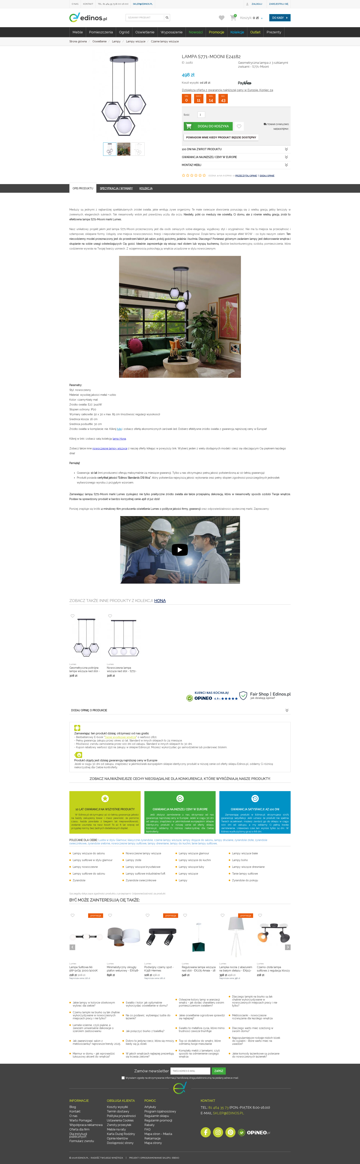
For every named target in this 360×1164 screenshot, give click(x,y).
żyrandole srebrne (99, 843)
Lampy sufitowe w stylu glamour (92, 860)
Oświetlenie (144, 32)
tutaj (119, 428)
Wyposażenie (172, 32)
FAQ (147, 1129)
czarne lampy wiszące (168, 840)
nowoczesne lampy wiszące (109, 448)
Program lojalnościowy (160, 1111)
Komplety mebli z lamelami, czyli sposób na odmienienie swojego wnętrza (199, 1053)
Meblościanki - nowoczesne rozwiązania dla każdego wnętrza (252, 1017)
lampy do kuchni (180, 843)
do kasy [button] (278, 17)
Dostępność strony (120, 1143)
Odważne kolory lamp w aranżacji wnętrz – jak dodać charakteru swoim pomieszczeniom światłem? (201, 1002)
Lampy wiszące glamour (194, 853)
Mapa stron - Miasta (158, 1134)
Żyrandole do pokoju (245, 880)
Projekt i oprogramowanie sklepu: (154, 1158)
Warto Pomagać (80, 1120)
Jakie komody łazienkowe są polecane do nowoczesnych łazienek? (255, 1055)
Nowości (196, 32)
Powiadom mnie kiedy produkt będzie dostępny (221, 137)
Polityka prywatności (121, 1116)
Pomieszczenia (101, 32)
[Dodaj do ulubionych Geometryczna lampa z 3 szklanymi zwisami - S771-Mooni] (239, 126)
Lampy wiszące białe (245, 853)
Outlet (255, 32)
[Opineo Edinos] (254, 1133)
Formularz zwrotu (81, 1141)
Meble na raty (116, 1129)
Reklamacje (152, 1138)
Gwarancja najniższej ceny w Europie (209, 157)
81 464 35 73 (218, 1107)
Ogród (124, 32)
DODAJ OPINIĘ (267, 175)
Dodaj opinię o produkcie (89, 710)
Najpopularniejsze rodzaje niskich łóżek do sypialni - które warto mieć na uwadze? (256, 1040)
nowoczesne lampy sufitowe (128, 843)
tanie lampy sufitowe (204, 843)
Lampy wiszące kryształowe (143, 866)
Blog (72, 1107)
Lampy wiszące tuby (191, 866)
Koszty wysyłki (117, 1107)
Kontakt (88, 4)
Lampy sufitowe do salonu (89, 873)
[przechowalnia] (224, 18)
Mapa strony (153, 1143)
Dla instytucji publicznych (78, 1135)
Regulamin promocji (158, 1120)
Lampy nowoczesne (85, 866)
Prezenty (274, 32)
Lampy (183, 880)
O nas (75, 4)
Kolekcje (237, 32)
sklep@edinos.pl (143, 4)
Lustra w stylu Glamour (112, 840)
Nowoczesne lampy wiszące (143, 853)
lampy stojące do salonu (198, 840)
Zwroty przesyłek (119, 1125)
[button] (167, 17)
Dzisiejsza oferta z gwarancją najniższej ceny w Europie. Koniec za (227, 90)
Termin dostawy (118, 1111)
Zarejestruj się (278, 4)
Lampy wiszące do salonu (89, 853)
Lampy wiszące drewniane (248, 866)
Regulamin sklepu (156, 1116)
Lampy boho (240, 860)
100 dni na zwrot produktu (202, 149)
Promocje (216, 32)
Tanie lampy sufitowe (245, 873)
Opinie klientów (117, 1138)
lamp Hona (119, 438)
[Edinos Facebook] (206, 1133)
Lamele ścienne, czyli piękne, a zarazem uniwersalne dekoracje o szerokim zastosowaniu (93, 1028)
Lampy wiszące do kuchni (195, 860)
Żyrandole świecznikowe (141, 880)
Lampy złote (133, 860)
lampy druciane (223, 840)
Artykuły (150, 1107)
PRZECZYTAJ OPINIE (246, 175)
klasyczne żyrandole (140, 840)
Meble (78, 32)
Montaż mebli (191, 164)
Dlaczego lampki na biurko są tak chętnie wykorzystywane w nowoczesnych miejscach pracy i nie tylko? (254, 1001)
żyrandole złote (244, 840)
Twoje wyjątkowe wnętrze (120, 737)
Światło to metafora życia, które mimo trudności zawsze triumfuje (202, 1030)
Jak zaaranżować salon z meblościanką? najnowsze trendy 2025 (96, 1042)
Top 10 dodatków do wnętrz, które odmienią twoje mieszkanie (200, 1042)
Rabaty (149, 1125)
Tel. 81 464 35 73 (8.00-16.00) (113, 4)
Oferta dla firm (79, 1129)
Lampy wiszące (188, 873)
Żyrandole (79, 880)
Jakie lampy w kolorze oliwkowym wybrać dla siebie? (94, 1004)
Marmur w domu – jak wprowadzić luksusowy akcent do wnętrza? (94, 1055)
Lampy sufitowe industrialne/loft (145, 873)
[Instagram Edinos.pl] (218, 1133)
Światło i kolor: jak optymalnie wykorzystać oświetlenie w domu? (147, 1004)
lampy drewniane (158, 843)
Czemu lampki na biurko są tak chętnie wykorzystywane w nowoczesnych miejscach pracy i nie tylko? (96, 1015)
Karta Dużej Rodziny (121, 1134)
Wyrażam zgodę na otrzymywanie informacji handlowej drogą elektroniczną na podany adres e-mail (181, 1077)
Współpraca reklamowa (86, 1125)
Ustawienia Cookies (120, 1120)
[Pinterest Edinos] (230, 1133)
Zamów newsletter (151, 1071)
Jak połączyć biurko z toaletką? (145, 1031)
